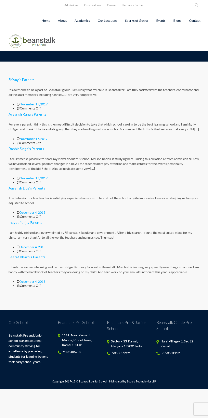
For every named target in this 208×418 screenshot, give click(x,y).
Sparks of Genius (136, 20)
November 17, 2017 (34, 104)
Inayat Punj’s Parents (25, 222)
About (62, 20)
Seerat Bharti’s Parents (27, 257)
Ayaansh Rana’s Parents (27, 114)
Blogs (177, 20)
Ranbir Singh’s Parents (26, 148)
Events (161, 20)
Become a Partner (133, 5)
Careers (111, 5)
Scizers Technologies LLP (141, 381)
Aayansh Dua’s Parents (27, 188)
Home (45, 20)
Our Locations (107, 20)
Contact (194, 20)
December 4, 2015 (32, 212)
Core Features (92, 5)
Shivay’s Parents (22, 79)
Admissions (71, 5)
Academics (82, 20)
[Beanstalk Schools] (32, 41)
